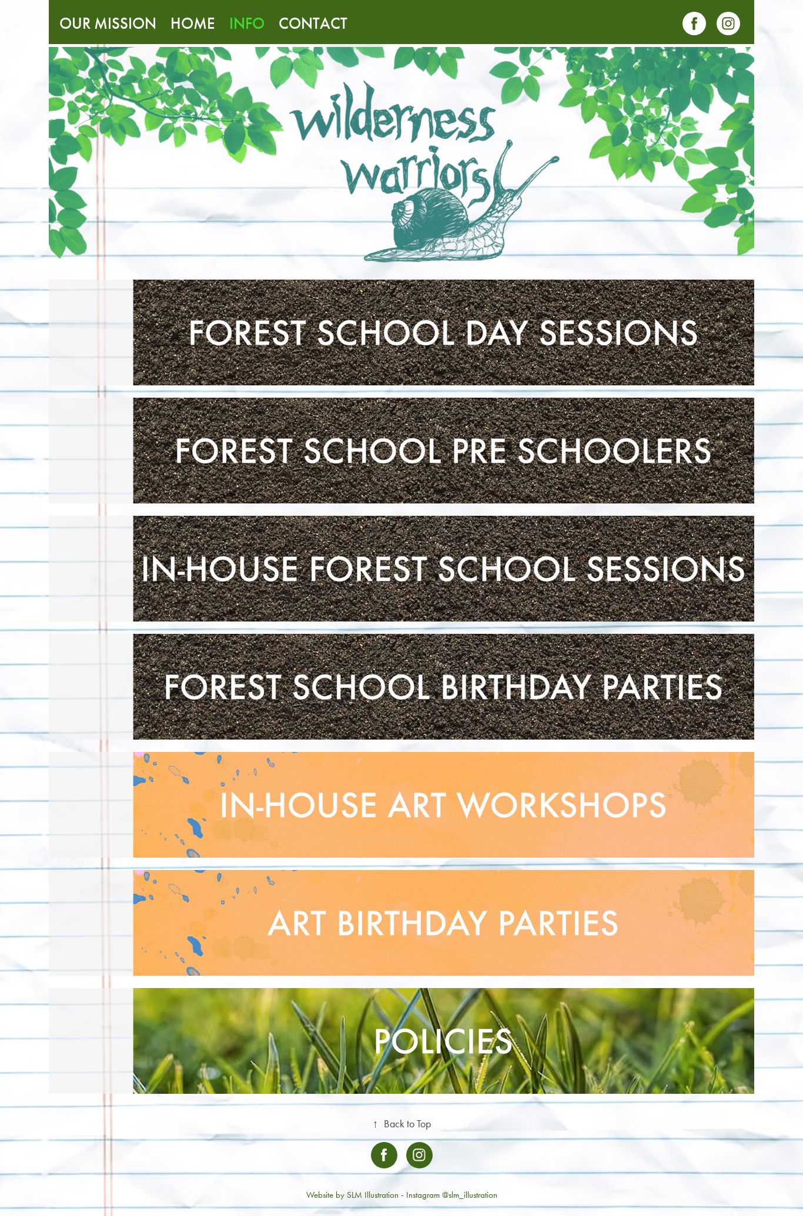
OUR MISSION (107, 23)
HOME (192, 23)
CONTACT (313, 23)
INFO (247, 23)
